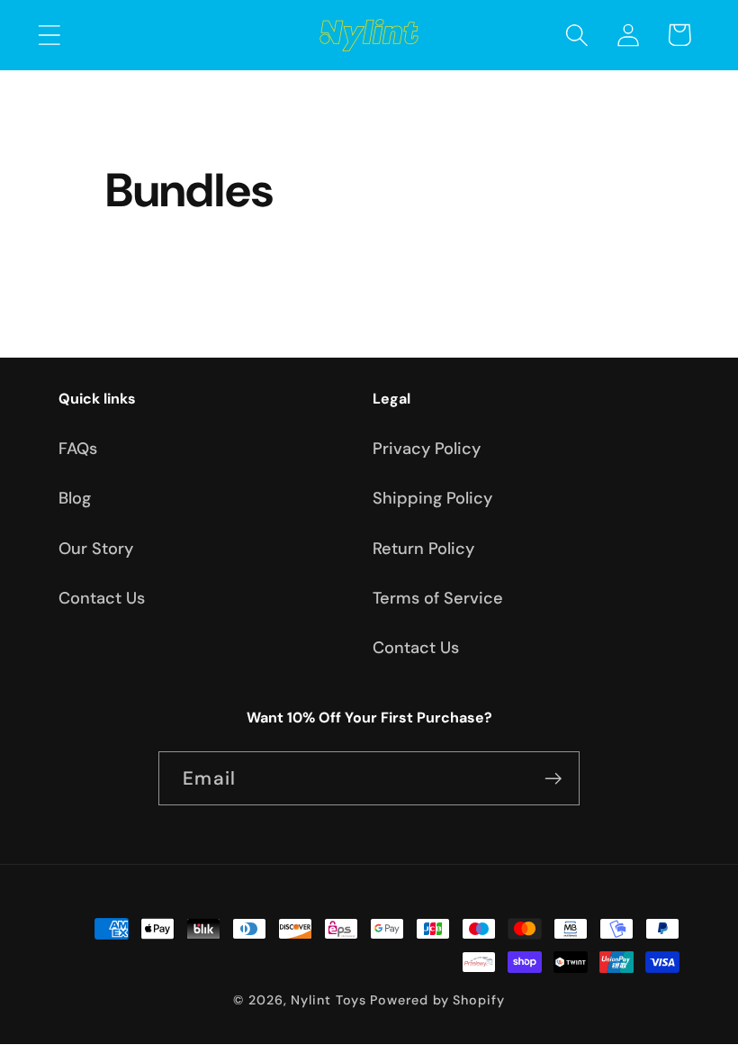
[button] (49, 34)
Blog (74, 498)
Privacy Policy (427, 448)
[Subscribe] (553, 778)
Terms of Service (438, 598)
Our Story (95, 548)
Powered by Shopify (437, 1000)
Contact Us (101, 598)
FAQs (77, 448)
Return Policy (423, 548)
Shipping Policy (432, 498)
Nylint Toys (328, 1000)
